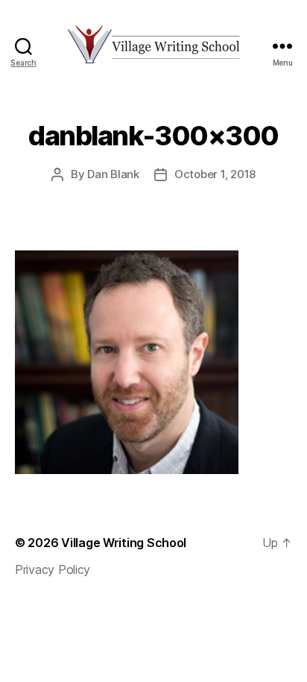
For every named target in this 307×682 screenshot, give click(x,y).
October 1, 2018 (215, 174)
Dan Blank (113, 174)
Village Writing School (123, 542)
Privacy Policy (52, 569)
